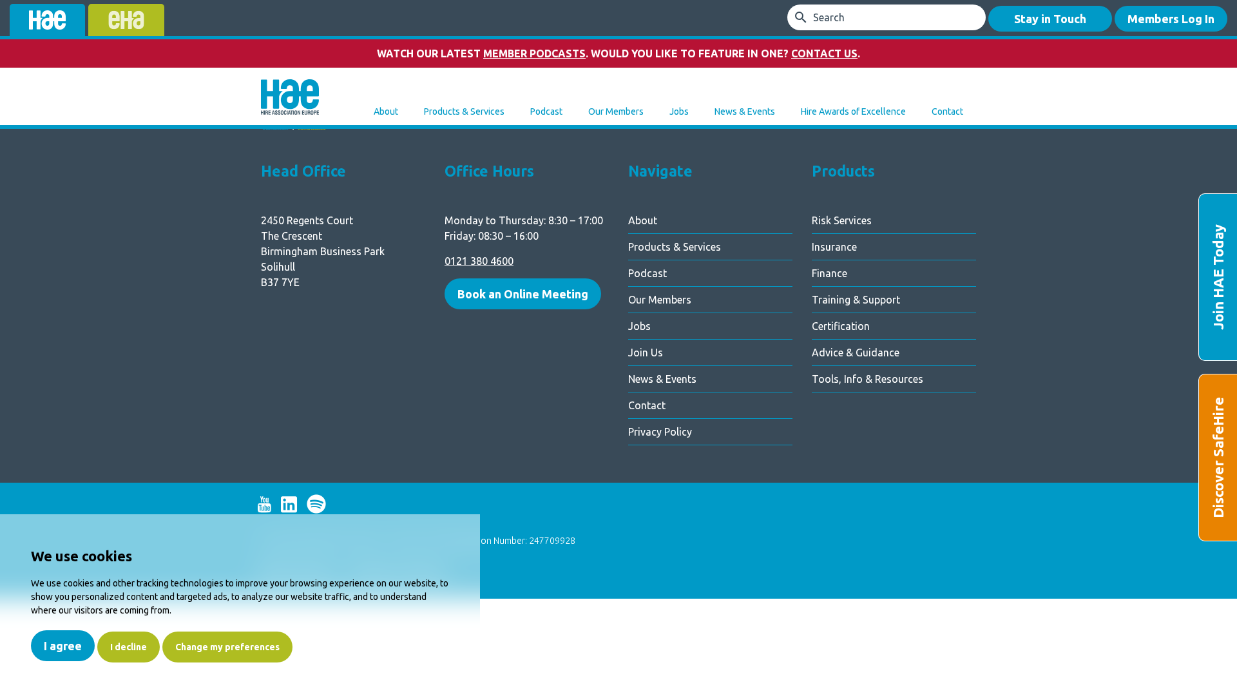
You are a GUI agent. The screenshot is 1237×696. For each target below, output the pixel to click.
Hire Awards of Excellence (853, 111)
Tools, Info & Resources (867, 379)
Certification (841, 326)
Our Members (616, 111)
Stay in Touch (1050, 18)
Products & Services (464, 111)
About (386, 111)
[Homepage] (290, 98)
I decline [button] (128, 647)
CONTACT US (824, 53)
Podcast (546, 111)
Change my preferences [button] (227, 647)
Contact (947, 111)
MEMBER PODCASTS (534, 53)
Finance (829, 273)
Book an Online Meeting (522, 293)
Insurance (834, 247)
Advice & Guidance (855, 352)
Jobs (679, 111)
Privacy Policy (660, 432)
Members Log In (1170, 18)
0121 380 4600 (479, 261)
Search (829, 17)
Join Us (645, 352)
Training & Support (856, 299)
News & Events (744, 111)
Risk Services (842, 220)
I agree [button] (63, 645)
